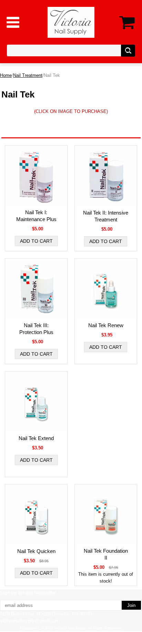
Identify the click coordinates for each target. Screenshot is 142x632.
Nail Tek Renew (105, 325)
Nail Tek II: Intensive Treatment (105, 216)
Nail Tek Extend (36, 438)
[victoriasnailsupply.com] (71, 21)
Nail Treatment (27, 75)
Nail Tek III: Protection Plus (36, 328)
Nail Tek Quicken (36, 551)
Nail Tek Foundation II (106, 554)
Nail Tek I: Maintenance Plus (36, 215)
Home (6, 75)
